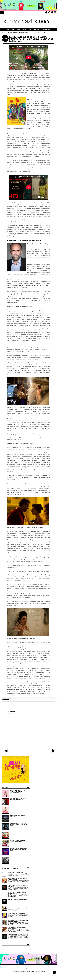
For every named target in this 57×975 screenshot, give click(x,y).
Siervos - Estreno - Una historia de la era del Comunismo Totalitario (19, 858)
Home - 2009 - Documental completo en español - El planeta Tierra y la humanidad (18, 900)
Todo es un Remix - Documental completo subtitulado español (17, 893)
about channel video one (28, 968)
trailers (7, 699)
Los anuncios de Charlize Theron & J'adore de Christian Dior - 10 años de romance (18, 872)
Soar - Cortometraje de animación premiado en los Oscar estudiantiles (18, 921)
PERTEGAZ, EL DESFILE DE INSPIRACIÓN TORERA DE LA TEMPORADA (18, 841)
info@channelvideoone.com (7, 947)
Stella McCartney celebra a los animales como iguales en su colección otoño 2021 (19, 833)
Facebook (46, 12)
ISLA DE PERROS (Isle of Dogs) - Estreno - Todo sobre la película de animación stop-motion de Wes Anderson (18, 907)
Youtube (55, 12)
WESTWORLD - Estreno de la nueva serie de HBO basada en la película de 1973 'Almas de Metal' (18, 935)
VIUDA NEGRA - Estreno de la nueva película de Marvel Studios (18, 799)
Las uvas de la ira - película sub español (17, 913)
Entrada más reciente (6, 751)
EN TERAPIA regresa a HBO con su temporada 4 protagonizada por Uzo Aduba (18, 824)
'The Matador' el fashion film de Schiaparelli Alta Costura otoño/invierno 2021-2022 (17, 791)
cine (4, 699)
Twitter (49, 12)
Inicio (3, 32)
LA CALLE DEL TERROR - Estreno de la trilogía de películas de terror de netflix (18, 849)
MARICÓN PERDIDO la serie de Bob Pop (18, 807)
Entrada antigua (53, 751)
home (8, 29)
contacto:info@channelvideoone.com (28, 972)
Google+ (52, 12)
